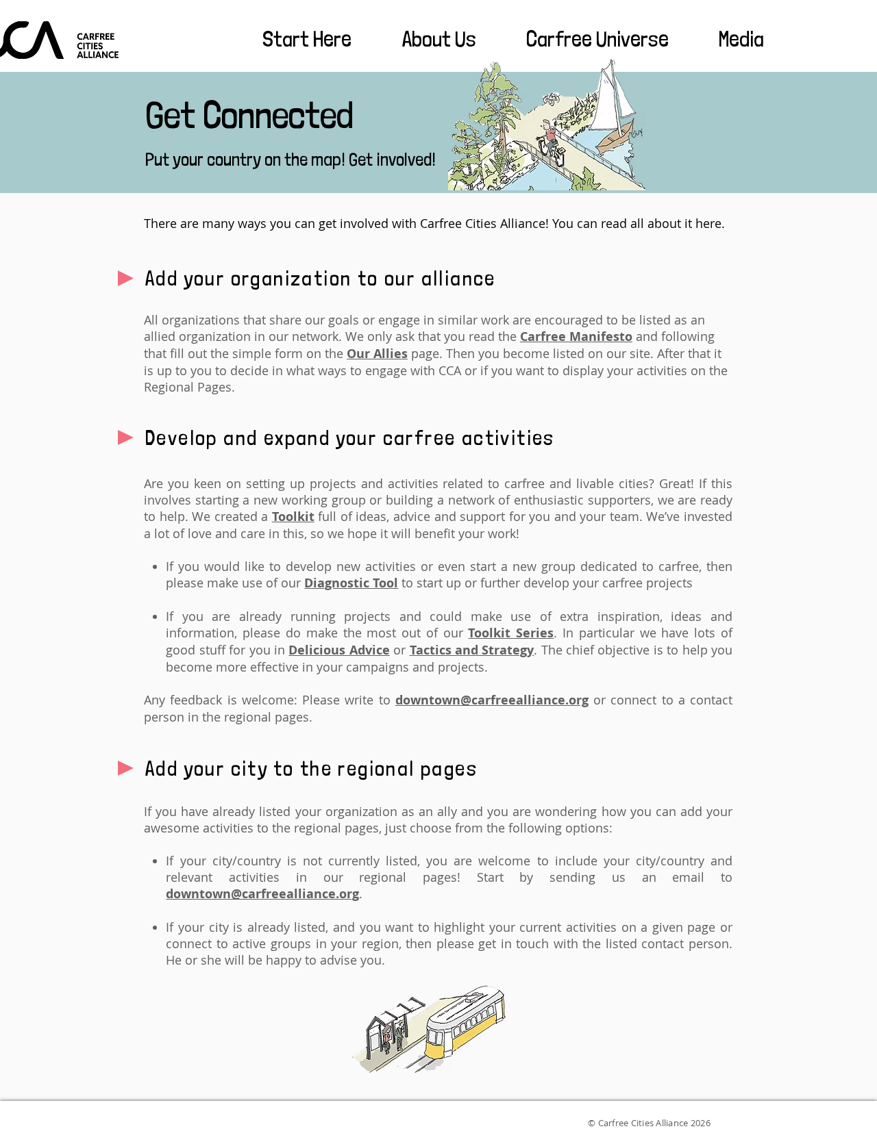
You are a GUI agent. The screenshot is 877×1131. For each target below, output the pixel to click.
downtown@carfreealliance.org (492, 700)
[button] (292, 39)
